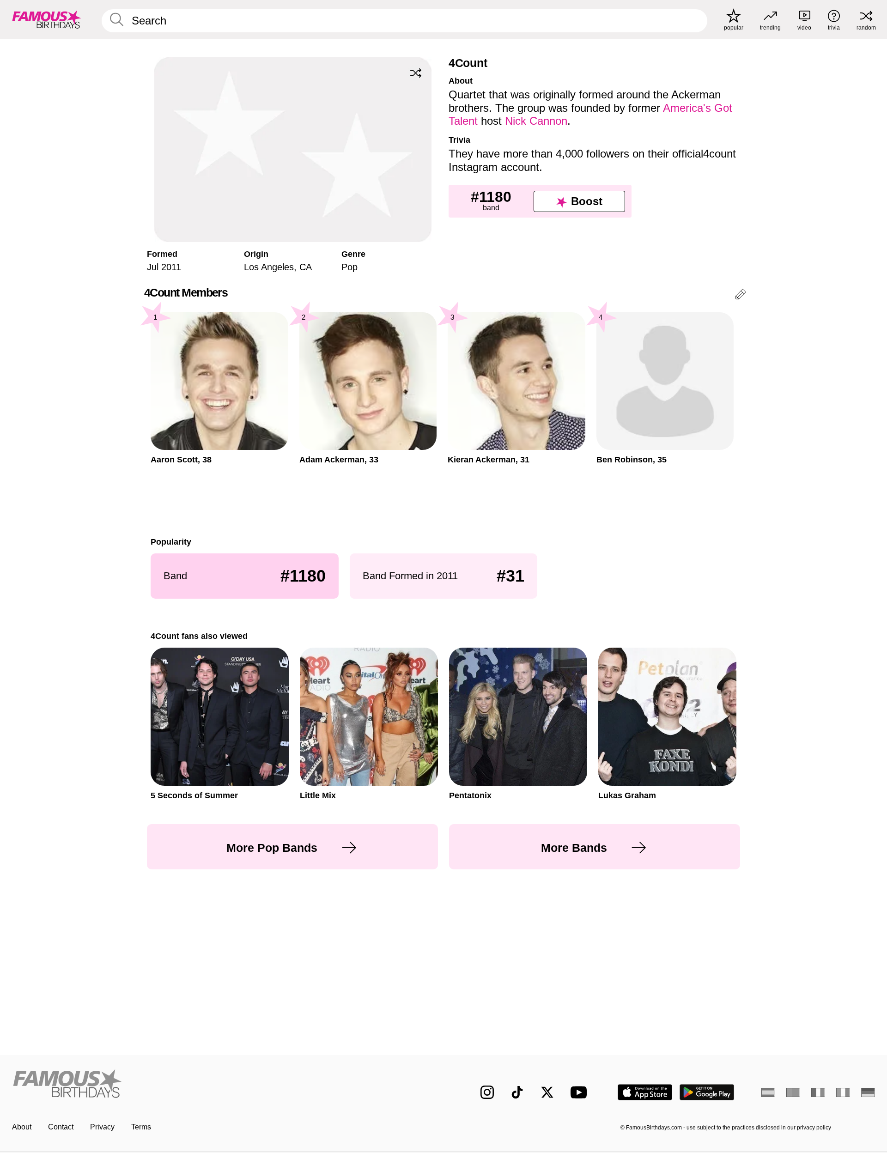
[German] (868, 1092)
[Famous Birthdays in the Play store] (707, 1092)
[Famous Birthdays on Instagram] (487, 1092)
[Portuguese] (793, 1092)
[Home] (225, 1085)
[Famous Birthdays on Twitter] (547, 1092)
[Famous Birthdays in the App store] (645, 1092)
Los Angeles (269, 267)
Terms (141, 1127)
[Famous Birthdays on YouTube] (581, 1092)
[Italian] (843, 1092)
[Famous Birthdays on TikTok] (517, 1092)
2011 (171, 267)
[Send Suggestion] (740, 295)
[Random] (415, 73)
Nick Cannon (536, 121)
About (21, 1127)
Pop (349, 267)
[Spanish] (768, 1092)
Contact (60, 1127)
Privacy (102, 1127)
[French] (818, 1092)
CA (305, 267)
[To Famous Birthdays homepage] (46, 19)
